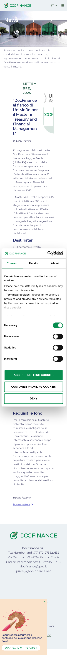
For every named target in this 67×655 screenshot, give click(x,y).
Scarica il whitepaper (21, 648)
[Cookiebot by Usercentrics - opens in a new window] (48, 253)
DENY (33, 398)
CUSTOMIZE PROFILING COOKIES (33, 386)
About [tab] (55, 263)
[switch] (58, 336)
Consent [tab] (12, 263)
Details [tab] (33, 263)
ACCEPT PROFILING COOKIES (33, 374)
